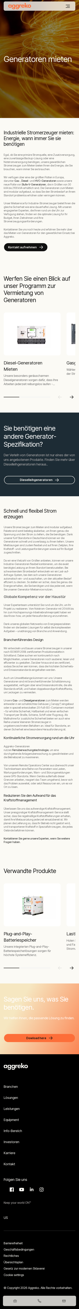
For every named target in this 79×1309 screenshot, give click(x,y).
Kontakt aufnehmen (22, 247)
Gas (16, 180)
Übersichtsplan (13, 1262)
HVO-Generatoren (45, 180)
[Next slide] (71, 397)
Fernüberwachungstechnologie (30, 750)
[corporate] (19, 6)
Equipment (11, 1120)
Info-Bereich (13, 1131)
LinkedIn (31, 1189)
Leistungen (12, 1109)
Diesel (24, 180)
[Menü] (68, 6)
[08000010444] (39, 1301)
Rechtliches (11, 1256)
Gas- (15, 700)
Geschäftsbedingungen (19, 1249)
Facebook (11, 1189)
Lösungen (11, 1098)
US (6, 1218)
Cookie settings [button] (14, 1275)
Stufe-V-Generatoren (34, 184)
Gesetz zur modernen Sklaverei (24, 1268)
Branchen (11, 1087)
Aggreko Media (21, 1189)
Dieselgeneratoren (34, 700)
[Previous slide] (60, 397)
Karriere (9, 1153)
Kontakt (9, 1164)
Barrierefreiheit (13, 1243)
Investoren (11, 1142)
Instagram (41, 1189)
